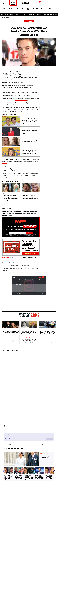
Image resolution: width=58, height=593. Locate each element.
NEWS (4, 8)
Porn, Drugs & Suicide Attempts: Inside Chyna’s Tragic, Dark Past (16, 265)
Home (3, 17)
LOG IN (53, 3)
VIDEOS (43, 8)
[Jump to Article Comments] (3, 73)
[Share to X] (11, 73)
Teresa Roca (6, 70)
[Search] (3, 3)
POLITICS (20, 8)
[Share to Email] (19, 73)
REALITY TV (11, 9)
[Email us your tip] (13, 5)
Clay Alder (29, 77)
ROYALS (35, 8)
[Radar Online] (26, 3)
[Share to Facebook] (7, 73)
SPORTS (50, 8)
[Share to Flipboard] (15, 73)
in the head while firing (21, 100)
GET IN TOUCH (30, 253)
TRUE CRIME (28, 9)
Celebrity (8, 17)
